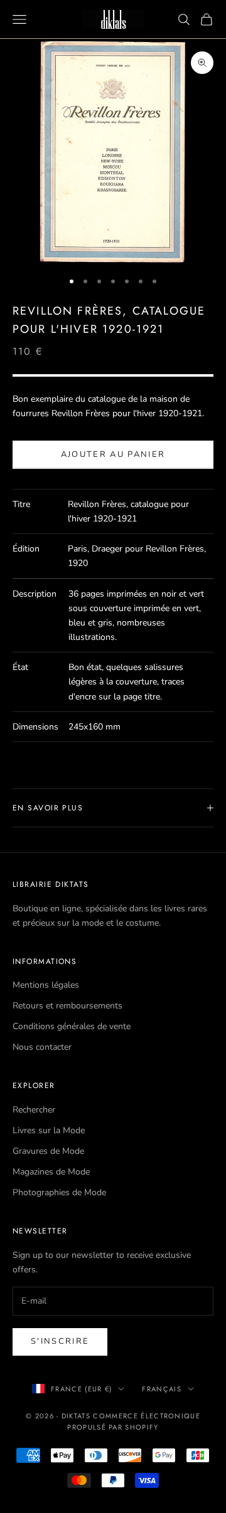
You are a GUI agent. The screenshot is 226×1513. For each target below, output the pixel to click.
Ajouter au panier (113, 454)
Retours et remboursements (67, 1006)
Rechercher (34, 1110)
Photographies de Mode (59, 1192)
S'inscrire (60, 1341)
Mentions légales (46, 985)
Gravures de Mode (48, 1151)
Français (161, 1389)
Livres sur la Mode (49, 1130)
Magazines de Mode (51, 1172)
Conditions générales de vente (72, 1026)
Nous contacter (42, 1047)
